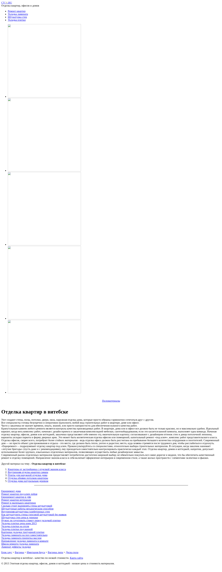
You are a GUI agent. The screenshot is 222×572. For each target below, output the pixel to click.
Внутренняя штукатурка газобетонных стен (25, 511)
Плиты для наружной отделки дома (27, 475)
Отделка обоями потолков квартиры (28, 478)
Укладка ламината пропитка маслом (21, 538)
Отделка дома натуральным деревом (28, 481)
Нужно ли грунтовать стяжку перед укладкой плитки (31, 520)
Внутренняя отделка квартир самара (28, 472)
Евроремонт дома (11, 491)
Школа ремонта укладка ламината (20, 544)
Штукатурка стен (17, 17)
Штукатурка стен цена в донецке (19, 517)
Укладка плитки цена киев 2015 (19, 523)
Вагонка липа (55, 552)
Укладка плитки (17, 20)
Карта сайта (76, 558)
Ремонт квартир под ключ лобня (19, 494)
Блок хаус (6, 552)
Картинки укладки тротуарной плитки (22, 532)
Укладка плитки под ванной (17, 529)
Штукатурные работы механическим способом (27, 508)
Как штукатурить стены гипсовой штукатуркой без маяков (33, 514)
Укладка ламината (18, 14)
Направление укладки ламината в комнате (24, 541)
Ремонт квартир (17, 11)
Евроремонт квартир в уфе (16, 497)
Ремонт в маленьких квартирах (18, 502)
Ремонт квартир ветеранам (16, 500)
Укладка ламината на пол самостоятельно (24, 535)
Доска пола (72, 552)
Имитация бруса (36, 552)
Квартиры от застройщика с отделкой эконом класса (37, 469)
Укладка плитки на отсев (15, 526)
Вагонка (19, 552)
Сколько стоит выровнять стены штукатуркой (26, 505)
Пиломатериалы (111, 400)
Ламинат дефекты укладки (16, 546)
